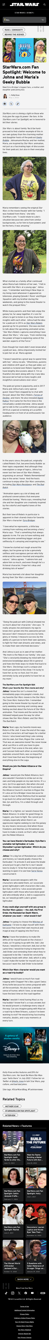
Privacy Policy (24, 1314)
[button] (24, 1279)
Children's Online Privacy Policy (24, 1318)
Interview (10, 1115)
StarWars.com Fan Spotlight (20, 1111)
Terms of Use (24, 1306)
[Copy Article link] (18, 104)
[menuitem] (4, 4)
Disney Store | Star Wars (24, 1326)
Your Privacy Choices (24, 1337)
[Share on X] (11, 104)
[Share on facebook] (5, 104)
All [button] (8, 20)
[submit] (44, 5)
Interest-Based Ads (24, 1333)
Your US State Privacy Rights (24, 1322)
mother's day (12, 1106)
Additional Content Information (24, 1310)
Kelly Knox (15, 95)
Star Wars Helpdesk (24, 1330)
